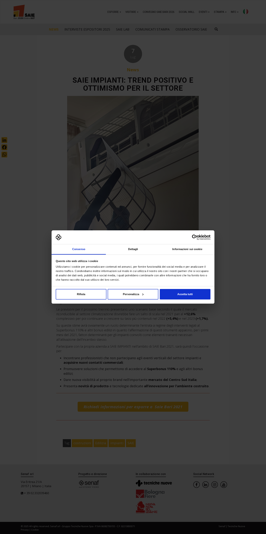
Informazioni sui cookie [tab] (187, 249)
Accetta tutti (185, 294)
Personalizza (131, 294)
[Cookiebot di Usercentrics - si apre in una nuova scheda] (194, 237)
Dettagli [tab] (133, 249)
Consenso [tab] (78, 249)
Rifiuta (81, 294)
